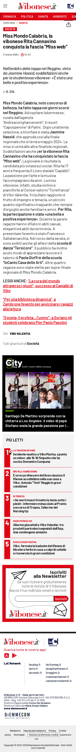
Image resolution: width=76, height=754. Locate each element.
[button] (68, 25)
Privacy (52, 730)
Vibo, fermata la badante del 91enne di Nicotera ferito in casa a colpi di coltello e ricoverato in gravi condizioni (39, 549)
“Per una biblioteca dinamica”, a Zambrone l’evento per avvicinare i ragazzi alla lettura (38, 304)
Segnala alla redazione (34, 730)
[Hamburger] (5, 6)
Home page (9, 22)
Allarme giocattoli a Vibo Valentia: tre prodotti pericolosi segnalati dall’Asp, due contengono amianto (38, 528)
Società (23, 22)
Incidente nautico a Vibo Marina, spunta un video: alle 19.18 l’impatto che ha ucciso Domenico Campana (40, 457)
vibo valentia (20, 333)
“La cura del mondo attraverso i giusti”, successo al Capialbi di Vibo (38, 285)
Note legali (19, 734)
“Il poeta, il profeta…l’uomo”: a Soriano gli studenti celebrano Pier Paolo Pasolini (37, 320)
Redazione (15, 730)
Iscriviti (61, 599)
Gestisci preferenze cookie (43, 734)
